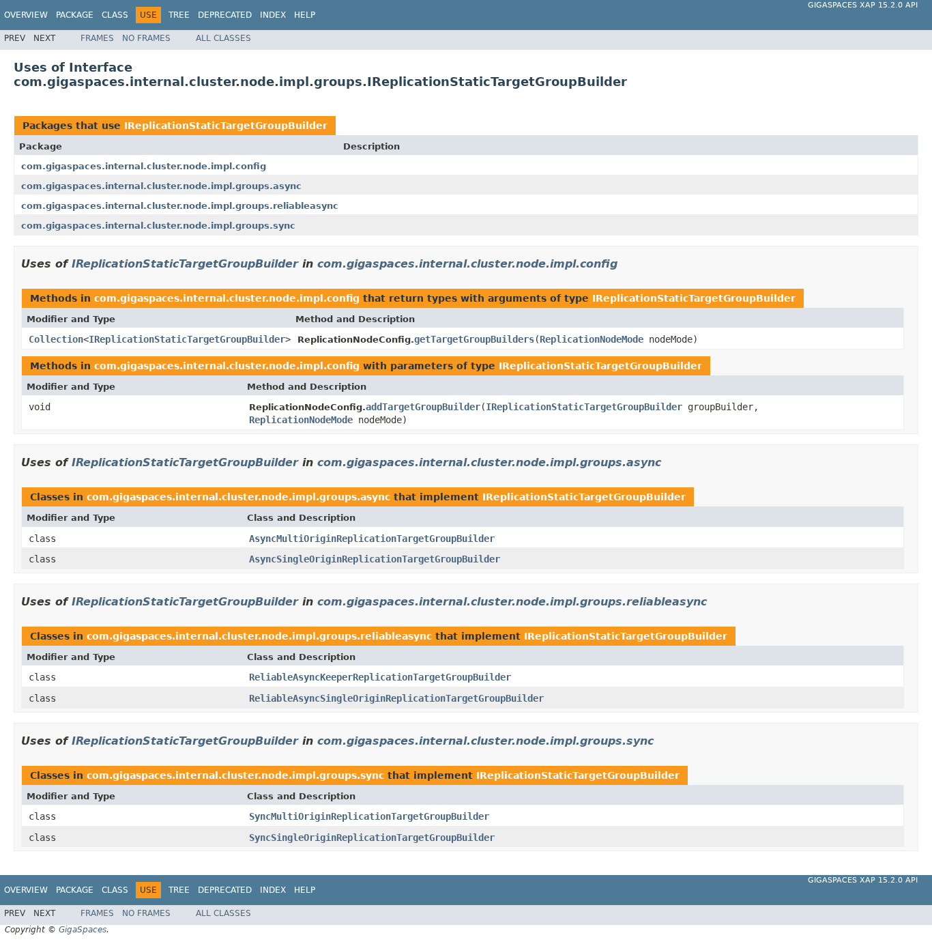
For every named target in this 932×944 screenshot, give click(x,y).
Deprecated (225, 15)
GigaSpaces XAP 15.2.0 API (863, 5)
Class (115, 15)
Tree (179, 15)
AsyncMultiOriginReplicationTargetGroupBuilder (372, 538)
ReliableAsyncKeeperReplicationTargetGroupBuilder (380, 677)
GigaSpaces (82, 929)
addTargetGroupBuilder (423, 406)
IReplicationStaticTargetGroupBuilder (225, 125)
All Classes (223, 38)
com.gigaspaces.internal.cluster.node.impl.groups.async (161, 186)
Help (304, 15)
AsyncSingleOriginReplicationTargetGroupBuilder (374, 559)
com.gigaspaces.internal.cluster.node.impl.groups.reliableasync (179, 206)
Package (74, 15)
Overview (26, 15)
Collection (56, 339)
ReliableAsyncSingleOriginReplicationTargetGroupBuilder (396, 698)
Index (273, 15)
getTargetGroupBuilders (474, 339)
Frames (97, 38)
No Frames (146, 38)
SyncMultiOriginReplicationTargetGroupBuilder (369, 816)
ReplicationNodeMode (591, 339)
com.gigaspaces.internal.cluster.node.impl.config (143, 166)
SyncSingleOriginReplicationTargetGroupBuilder (372, 837)
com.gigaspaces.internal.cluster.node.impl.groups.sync (158, 225)
